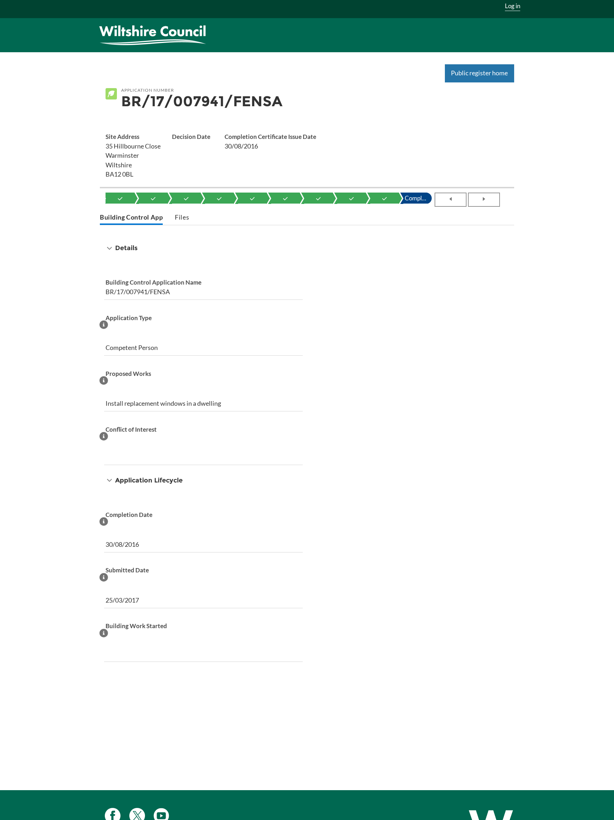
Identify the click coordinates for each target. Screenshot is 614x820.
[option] (120, 198)
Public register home (479, 73)
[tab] (131, 218)
